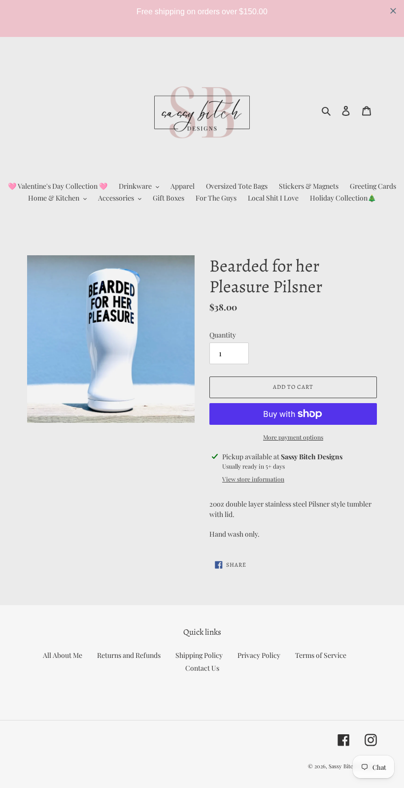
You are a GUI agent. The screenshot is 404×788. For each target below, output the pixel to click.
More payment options (293, 437)
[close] (393, 11)
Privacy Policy (258, 655)
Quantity (222, 335)
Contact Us (202, 668)
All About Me (62, 655)
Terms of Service (320, 655)
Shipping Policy (199, 655)
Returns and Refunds (129, 655)
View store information (253, 479)
